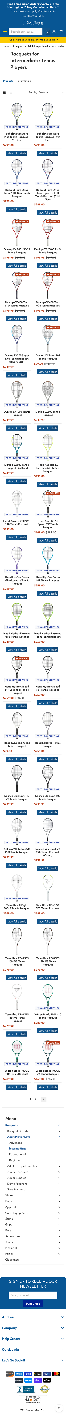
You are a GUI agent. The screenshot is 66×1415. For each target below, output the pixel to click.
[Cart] (60, 31)
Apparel (10, 1207)
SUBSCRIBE (33, 1303)
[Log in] (54, 31)
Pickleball (11, 1248)
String (9, 1218)
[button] (5, 31)
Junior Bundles (16, 1178)
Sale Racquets (16, 1189)
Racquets (18, 46)
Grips (8, 1224)
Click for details (46, 11)
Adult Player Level (38, 46)
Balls (8, 1230)
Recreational (17, 1154)
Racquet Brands (17, 1131)
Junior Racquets (17, 1172)
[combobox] (29, 31)
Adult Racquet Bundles (22, 1166)
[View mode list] (10, 92)
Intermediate (17, 1148)
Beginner (15, 1160)
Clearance (12, 1259)
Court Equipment (16, 1213)
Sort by (33, 92)
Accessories (12, 1236)
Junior (9, 1242)
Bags (8, 1201)
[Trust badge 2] (44, 1389)
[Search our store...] (46, 31)
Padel (9, 1253)
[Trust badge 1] (26, 1389)
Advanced (15, 1142)
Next (43, 1099)
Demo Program (17, 1183)
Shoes (9, 1195)
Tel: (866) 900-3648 (33, 15)
